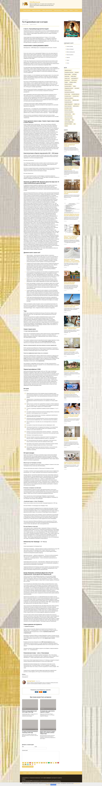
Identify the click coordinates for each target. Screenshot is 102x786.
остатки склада (67, 94)
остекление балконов (75, 94)
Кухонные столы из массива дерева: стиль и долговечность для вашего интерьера (71, 192)
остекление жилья (68, 96)
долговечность (67, 80)
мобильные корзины (68, 84)
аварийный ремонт (68, 70)
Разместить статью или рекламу (59, 772)
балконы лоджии (68, 74)
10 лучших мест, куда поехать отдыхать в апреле (47, 711)
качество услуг (74, 80)
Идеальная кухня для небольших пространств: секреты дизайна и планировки (70, 439)
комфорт (66, 82)
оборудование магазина (69, 88)
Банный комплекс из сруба (69, 371)
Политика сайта (40, 772)
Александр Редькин (31, 681)
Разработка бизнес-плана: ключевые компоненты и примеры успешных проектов (71, 416)
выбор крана (67, 76)
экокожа (66, 125)
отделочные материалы (69, 98)
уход (74, 123)
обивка (74, 86)
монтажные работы (68, 86)
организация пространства (69, 92)
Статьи (76, 10)
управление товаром (68, 123)
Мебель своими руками (47, 10)
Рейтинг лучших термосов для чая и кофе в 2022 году (29, 711)
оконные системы (68, 90)
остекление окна (75, 96)
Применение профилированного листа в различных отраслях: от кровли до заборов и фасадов (71, 168)
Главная (24, 772)
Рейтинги (66, 10)
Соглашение (47, 772)
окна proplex (77, 88)
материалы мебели (73, 82)
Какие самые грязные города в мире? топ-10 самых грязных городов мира (47, 732)
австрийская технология (69, 72)
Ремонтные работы (58, 10)
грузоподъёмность (74, 78)
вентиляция (74, 74)
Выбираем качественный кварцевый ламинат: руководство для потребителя (71, 145)
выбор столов (67, 78)
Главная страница (26, 10)
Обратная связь (31, 772)
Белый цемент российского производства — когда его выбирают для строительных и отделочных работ (72, 260)
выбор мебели (73, 76)
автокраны (77, 72)
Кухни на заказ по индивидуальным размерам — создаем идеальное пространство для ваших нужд (71, 237)
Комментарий (25, 750)
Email (36, 746)
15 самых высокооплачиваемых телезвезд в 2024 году (30, 732)
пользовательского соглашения (48, 781)
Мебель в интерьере (36, 10)
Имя (23, 746)
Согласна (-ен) (53, 784)
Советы (71, 10)
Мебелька (35, 2)
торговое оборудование (69, 121)
